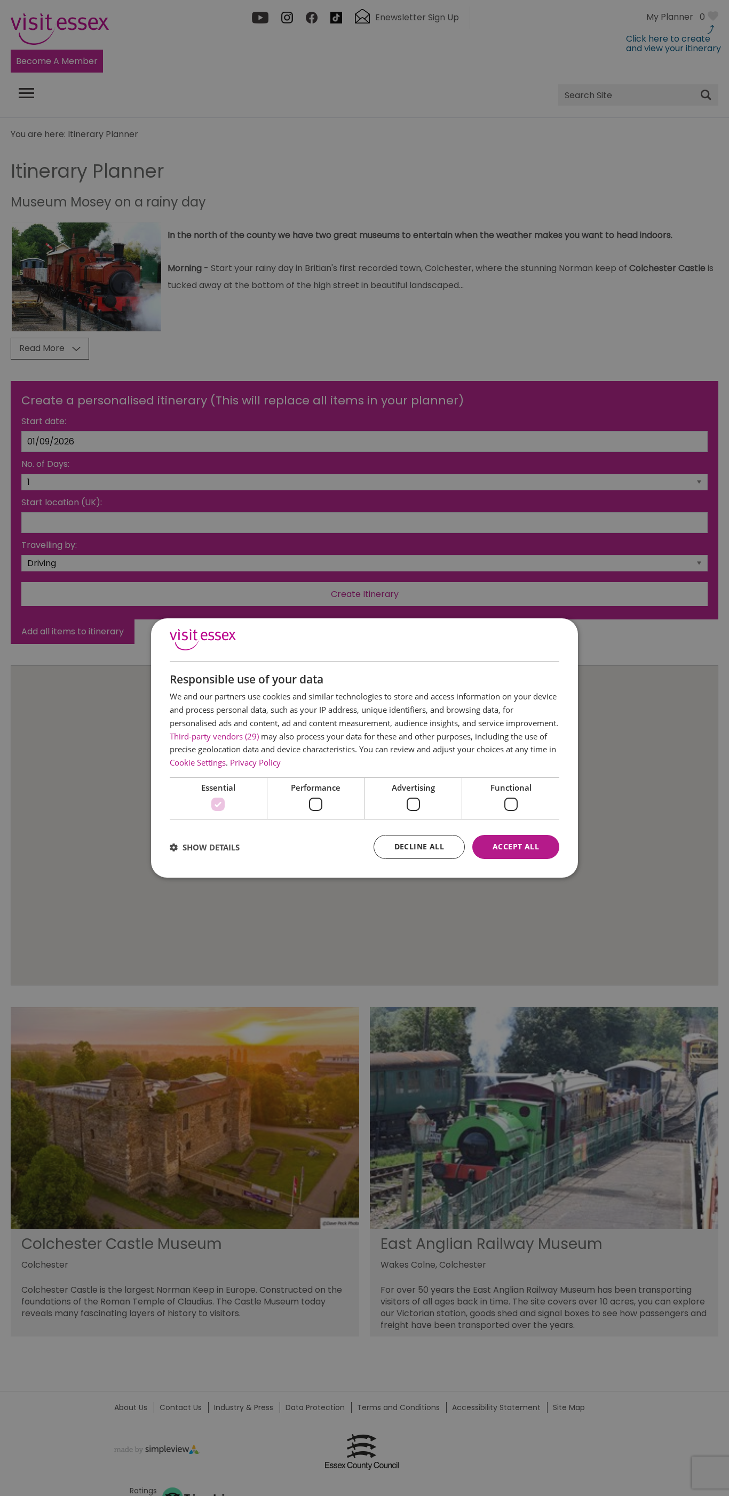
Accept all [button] (516, 846)
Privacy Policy (255, 762)
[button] (205, 847)
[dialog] (364, 748)
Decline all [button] (419, 846)
